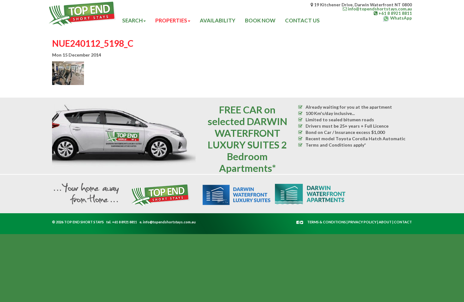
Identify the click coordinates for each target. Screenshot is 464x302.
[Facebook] (298, 222)
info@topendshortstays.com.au (169, 222)
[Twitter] (301, 222)
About (385, 222)
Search (132, 20)
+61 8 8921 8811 (124, 222)
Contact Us (302, 20)
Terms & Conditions (326, 222)
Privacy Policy (362, 222)
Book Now (260, 20)
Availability (217, 20)
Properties (171, 20)
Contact (403, 222)
